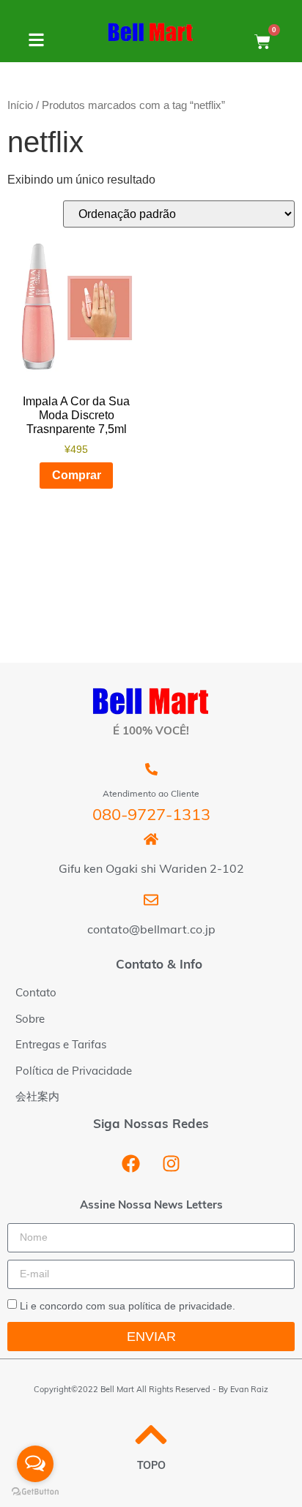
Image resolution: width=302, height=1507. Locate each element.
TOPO (151, 1466)
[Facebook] (131, 1164)
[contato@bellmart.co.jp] (151, 899)
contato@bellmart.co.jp (151, 930)
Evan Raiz (249, 1390)
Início (20, 105)
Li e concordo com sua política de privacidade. (127, 1305)
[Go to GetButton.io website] (35, 1492)
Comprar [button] (76, 475)
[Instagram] (171, 1164)
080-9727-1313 (151, 816)
